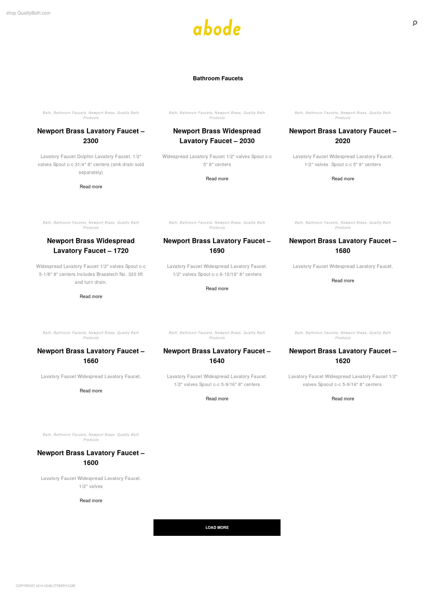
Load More (217, 527)
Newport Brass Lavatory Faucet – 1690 (217, 245)
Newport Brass (102, 112)
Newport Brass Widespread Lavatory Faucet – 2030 (217, 135)
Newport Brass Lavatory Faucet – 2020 (343, 135)
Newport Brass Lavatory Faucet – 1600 (91, 457)
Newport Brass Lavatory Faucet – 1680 (343, 245)
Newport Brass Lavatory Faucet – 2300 (91, 135)
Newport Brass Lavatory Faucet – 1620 (343, 355)
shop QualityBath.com (28, 13)
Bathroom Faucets (70, 112)
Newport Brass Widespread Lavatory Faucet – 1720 (91, 245)
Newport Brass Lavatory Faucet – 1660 (91, 355)
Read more (91, 186)
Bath (47, 112)
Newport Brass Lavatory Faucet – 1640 (217, 355)
